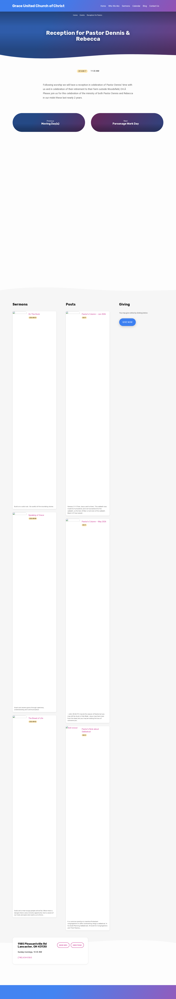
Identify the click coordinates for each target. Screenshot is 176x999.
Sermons (126, 6)
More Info (63, 945)
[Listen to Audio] (39, 318)
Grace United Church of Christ (38, 6)
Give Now (127, 322)
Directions (77, 945)
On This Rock (34, 314)
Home (103, 6)
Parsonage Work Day (126, 123)
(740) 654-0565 (25, 957)
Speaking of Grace (36, 515)
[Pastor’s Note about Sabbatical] (73, 822)
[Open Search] (162, 6)
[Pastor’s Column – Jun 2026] (73, 407)
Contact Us (154, 6)
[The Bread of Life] (20, 812)
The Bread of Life (35, 718)
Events (82, 15)
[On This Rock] (20, 407)
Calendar (136, 6)
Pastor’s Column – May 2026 (94, 521)
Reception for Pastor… (95, 15)
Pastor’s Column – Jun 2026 (94, 314)
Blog (145, 6)
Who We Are (113, 6)
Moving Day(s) (50, 123)
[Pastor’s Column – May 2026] (73, 615)
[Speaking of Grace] (20, 608)
